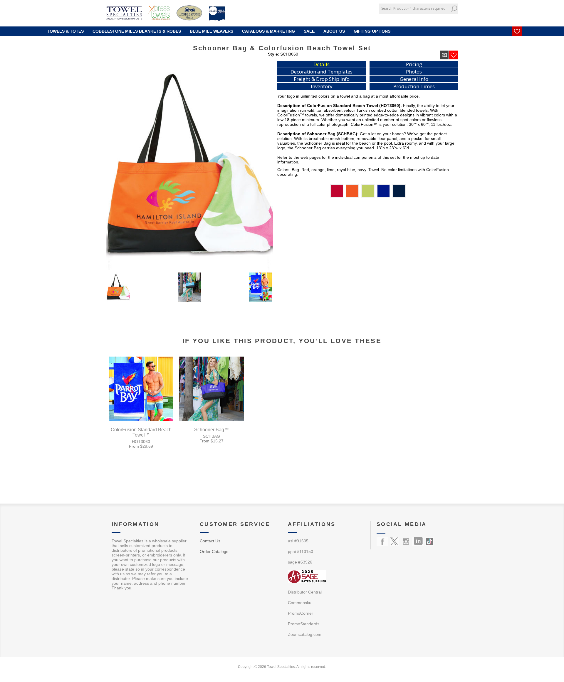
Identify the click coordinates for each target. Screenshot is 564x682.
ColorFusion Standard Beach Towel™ (141, 432)
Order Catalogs (214, 551)
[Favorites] (517, 31)
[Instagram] (406, 541)
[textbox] (414, 8)
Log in (446, 18)
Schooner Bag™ (211, 429)
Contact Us (210, 541)
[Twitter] (394, 541)
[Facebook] (382, 541)
